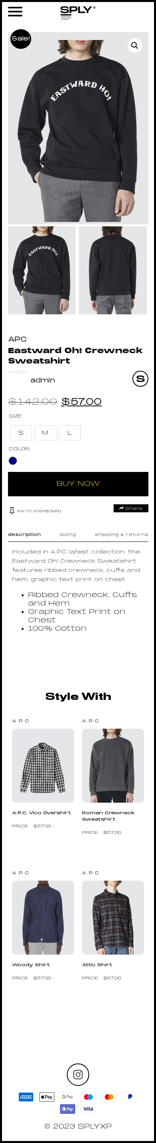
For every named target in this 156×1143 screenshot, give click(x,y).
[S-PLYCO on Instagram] (78, 1074)
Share (133, 508)
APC (17, 340)
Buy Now (78, 484)
